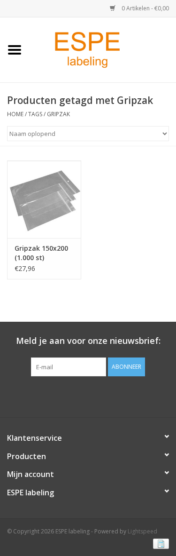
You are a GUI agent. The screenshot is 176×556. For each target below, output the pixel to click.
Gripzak (58, 114)
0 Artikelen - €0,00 (144, 8)
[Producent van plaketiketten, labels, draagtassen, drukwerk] (102, 49)
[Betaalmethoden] (159, 543)
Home (15, 114)
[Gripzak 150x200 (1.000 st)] (44, 199)
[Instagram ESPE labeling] (105, 395)
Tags (35, 114)
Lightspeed (142, 531)
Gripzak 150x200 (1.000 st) (41, 253)
